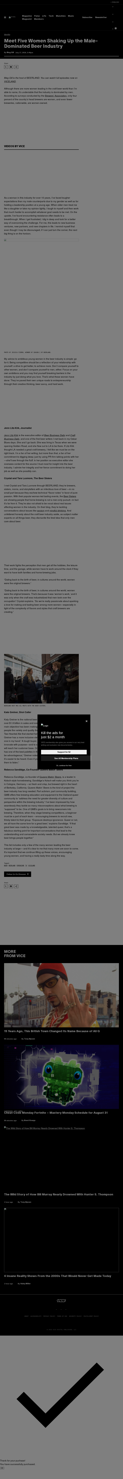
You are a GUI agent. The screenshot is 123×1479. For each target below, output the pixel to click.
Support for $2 (64, 752)
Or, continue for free (64, 765)
